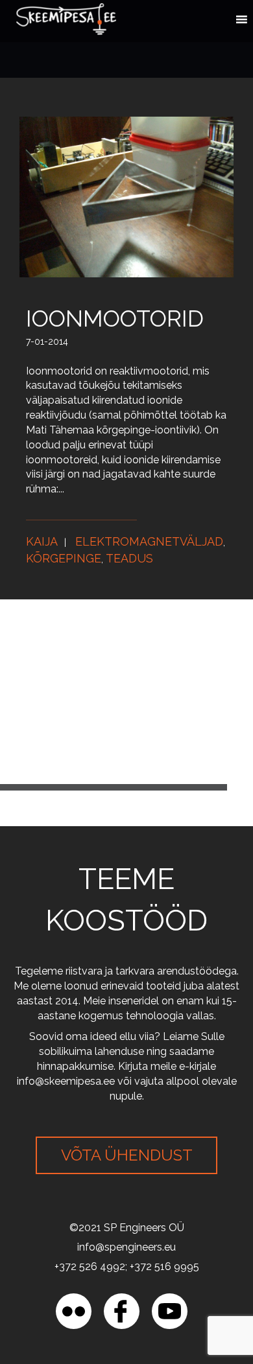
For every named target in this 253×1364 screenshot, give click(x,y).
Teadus (129, 558)
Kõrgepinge (63, 558)
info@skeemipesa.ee (66, 1081)
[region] (126, 1253)
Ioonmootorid (115, 318)
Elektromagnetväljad (149, 541)
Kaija (42, 541)
